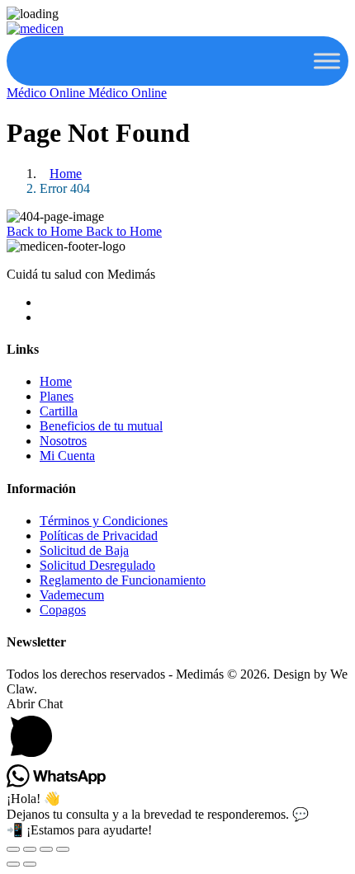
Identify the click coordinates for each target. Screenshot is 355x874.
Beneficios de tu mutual (101, 426)
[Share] (46, 849)
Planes (56, 396)
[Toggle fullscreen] (29, 849)
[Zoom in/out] (13, 849)
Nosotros (63, 441)
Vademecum (72, 595)
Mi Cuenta (67, 456)
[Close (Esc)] (62, 849)
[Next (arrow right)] (29, 864)
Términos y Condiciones (104, 521)
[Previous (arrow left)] (13, 864)
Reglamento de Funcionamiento (123, 580)
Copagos (63, 610)
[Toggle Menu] (327, 60)
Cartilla (59, 411)
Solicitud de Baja (84, 550)
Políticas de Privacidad (99, 536)
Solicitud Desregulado (97, 565)
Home (66, 174)
